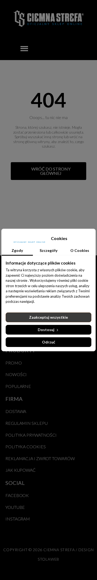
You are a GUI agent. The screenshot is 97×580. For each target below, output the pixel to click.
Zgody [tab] (17, 250)
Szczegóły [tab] (48, 250)
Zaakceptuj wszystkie (48, 317)
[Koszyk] (85, 48)
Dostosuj (46, 329)
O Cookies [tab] (79, 250)
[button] (48, 171)
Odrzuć (48, 342)
